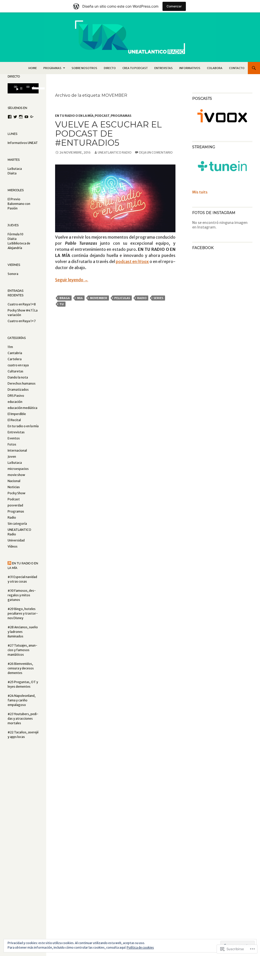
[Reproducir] (15, 88)
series (158, 298)
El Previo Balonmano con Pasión (19, 203)
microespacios (18, 469)
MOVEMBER (98, 298)
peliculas (122, 298)
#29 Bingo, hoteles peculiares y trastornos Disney (23, 613)
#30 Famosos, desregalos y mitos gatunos (22, 595)
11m (10, 347)
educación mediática (22, 408)
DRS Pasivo (16, 396)
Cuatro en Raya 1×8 (22, 304)
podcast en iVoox (132, 261)
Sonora (13, 274)
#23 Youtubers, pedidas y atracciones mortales (23, 718)
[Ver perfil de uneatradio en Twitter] (15, 117)
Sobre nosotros (84, 68)
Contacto (237, 68)
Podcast (102, 116)
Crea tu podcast (135, 68)
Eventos (14, 438)
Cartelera (15, 359)
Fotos (12, 444)
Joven (12, 456)
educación (15, 402)
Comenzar (174, 6)
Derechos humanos (22, 383)
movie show (16, 475)
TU (61, 304)
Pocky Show (16, 493)
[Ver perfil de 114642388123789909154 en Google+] (32, 117)
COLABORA (214, 68)
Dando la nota (18, 377)
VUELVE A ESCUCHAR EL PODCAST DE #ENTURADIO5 (108, 133)
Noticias (14, 487)
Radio (142, 298)
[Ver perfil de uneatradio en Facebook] (10, 117)
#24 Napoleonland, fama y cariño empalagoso (22, 700)
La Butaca (15, 463)
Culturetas (15, 371)
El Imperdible (17, 414)
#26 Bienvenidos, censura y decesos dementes (21, 668)
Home (32, 68)
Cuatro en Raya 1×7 (22, 321)
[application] (23, 88)
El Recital (14, 420)
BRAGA (64, 298)
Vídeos (13, 546)
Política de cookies (140, 947)
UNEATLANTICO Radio (115, 152)
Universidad (16, 540)
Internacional (17, 450)
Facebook (203, 247)
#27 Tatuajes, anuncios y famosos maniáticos (22, 650)
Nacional (14, 481)
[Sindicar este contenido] (9, 563)
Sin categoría (17, 523)
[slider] (34, 87)
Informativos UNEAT (23, 143)
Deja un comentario (156, 152)
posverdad (15, 505)
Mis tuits (199, 192)
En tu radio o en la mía (74, 116)
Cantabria (15, 353)
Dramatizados (18, 389)
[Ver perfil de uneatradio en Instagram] (21, 117)
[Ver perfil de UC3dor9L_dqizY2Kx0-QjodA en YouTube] (26, 117)
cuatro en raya (18, 365)
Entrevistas (163, 68)
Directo (110, 68)
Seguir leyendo (71, 279)
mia (80, 298)
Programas (121, 116)
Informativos (189, 68)
